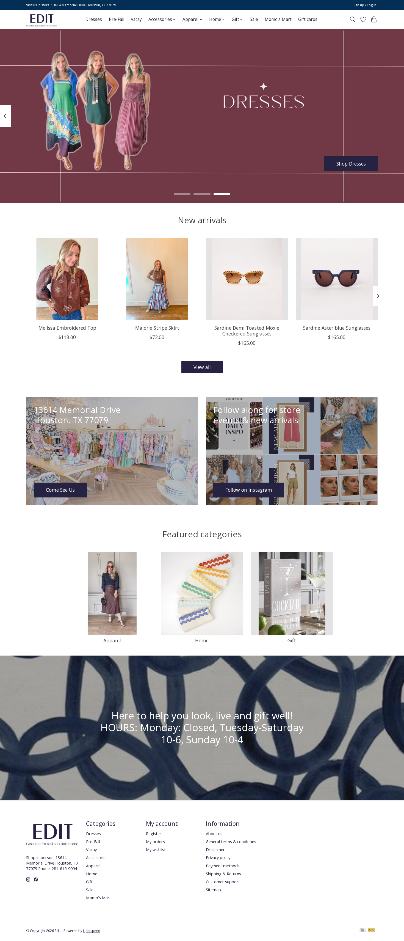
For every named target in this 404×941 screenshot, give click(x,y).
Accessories (96, 857)
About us (214, 833)
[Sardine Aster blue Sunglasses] (337, 279)
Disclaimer (215, 849)
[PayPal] (371, 930)
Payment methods (223, 865)
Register (153, 833)
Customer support (223, 881)
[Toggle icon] (353, 19)
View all (202, 367)
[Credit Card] (362, 930)
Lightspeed (91, 930)
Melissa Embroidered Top (67, 327)
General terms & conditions (231, 841)
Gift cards (307, 19)
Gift (291, 640)
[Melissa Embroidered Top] (67, 279)
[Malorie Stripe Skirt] (157, 279)
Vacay (136, 19)
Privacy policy (218, 857)
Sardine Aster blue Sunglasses (336, 327)
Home (202, 640)
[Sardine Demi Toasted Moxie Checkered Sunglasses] (247, 279)
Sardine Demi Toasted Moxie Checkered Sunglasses (246, 330)
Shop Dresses (351, 163)
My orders (155, 841)
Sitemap (213, 889)
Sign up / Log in (364, 5)
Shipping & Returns (223, 873)
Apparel (112, 640)
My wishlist (156, 849)
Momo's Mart (278, 19)
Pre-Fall (116, 19)
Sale (254, 19)
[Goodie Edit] (41, 19)
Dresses (93, 19)
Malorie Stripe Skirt (157, 327)
